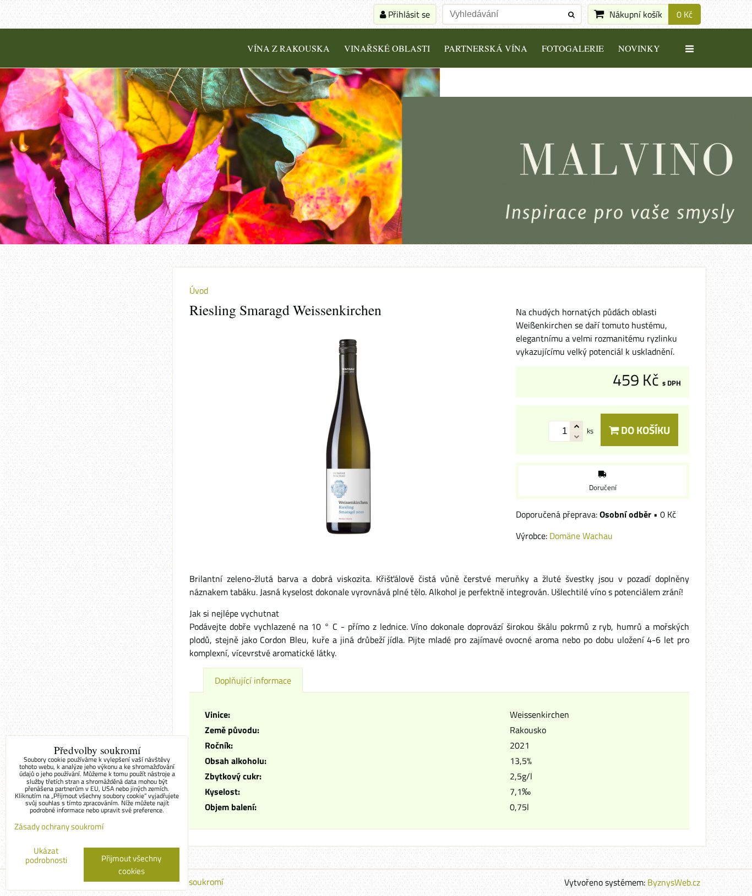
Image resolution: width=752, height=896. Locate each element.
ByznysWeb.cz (673, 882)
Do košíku (644, 430)
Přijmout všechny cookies (131, 864)
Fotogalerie (573, 48)
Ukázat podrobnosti (46, 855)
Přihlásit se (408, 14)
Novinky (639, 48)
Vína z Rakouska (288, 48)
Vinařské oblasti (387, 48)
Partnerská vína (485, 48)
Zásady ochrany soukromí (58, 826)
